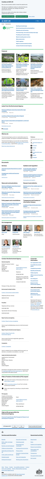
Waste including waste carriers (23, 37)
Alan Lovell (4, 232)
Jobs (32, 297)
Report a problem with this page (35, 426)
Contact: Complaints (6, 346)
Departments (34, 439)
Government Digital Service (8, 470)
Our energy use (34, 278)
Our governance (34, 280)
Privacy (6, 467)
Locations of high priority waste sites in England (13, 116)
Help (3, 467)
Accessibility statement (19, 467)
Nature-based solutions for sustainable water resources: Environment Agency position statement (11, 212)
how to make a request (9, 381)
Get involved (33, 458)
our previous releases (12, 384)
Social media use (35, 309)
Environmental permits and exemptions (25, 28)
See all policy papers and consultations (9, 217)
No (22, 426)
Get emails (5, 128)
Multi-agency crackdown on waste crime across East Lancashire (22, 66)
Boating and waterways (21, 26)
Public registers (19, 41)
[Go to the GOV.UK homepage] (6, 21)
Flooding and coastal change (23, 34)
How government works (36, 455)
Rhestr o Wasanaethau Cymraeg (19, 468)
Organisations (8, 23)
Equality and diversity (36, 270)
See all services (4, 177)
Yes (16, 426)
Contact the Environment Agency (24, 45)
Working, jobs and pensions (22, 459)
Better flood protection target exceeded (21, 89)
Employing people (20, 442)
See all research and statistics (28, 197)
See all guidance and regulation (29, 180)
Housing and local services (22, 448)
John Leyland (26, 232)
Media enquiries (34, 272)
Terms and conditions (6, 468)
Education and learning (21, 439)
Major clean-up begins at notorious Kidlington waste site (37, 90)
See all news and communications (8, 197)
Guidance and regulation (36, 444)
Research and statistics (36, 447)
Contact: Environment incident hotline (10, 292)
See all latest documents (6, 125)
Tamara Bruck (16, 246)
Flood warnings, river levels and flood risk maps (27, 32)
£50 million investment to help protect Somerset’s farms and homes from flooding (37, 66)
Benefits (3, 439)
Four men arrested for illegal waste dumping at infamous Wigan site (7, 66)
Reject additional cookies (21, 16)
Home (3, 23)
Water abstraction (20, 39)
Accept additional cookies (8, 16)
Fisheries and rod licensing (22, 30)
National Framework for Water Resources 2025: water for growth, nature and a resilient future (11, 205)
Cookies (11, 467)
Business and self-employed (8, 445)
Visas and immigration (21, 457)
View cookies (32, 16)
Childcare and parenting (7, 448)
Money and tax (19, 450)
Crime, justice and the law (7, 454)
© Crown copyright (39, 475)
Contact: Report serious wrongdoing (10, 321)
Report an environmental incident (24, 43)
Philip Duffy (15, 232)
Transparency (34, 453)
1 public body (20, 143)
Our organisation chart (36, 262)
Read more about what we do (8, 146)
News (32, 442)
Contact (27, 467)
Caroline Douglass (6, 246)
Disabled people (5, 457)
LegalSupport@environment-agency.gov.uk (12, 371)
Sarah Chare (37, 232)
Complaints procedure (36, 268)
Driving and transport (6, 459)
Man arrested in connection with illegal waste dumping (8, 89)
